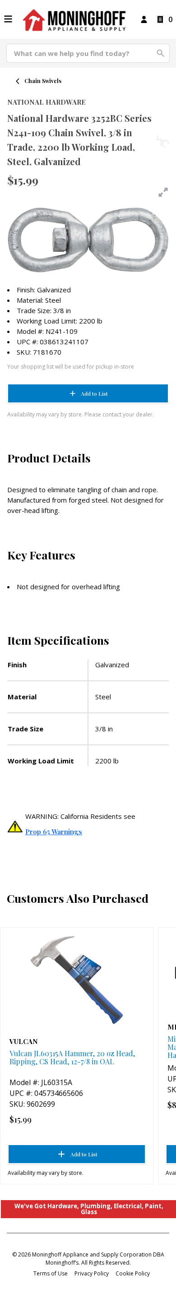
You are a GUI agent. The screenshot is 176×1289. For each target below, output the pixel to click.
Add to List (94, 393)
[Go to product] (77, 980)
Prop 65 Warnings (53, 831)
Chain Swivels (42, 80)
